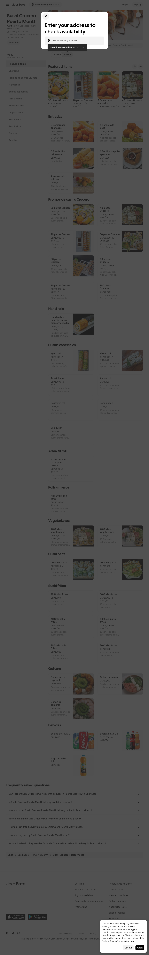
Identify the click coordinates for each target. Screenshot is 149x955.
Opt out (128, 948)
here (132, 941)
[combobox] (77, 40)
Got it (140, 948)
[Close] (45, 16)
